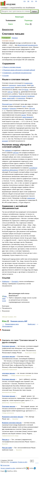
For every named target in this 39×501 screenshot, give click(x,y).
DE (28, 1)
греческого (12, 85)
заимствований (27, 117)
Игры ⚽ (28, 24)
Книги (10, 24)
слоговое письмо (8, 356)
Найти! (34, 11)
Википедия (19, 17)
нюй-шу (10, 92)
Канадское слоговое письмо (12, 417)
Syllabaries (5, 281)
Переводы (28, 20)
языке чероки (21, 85)
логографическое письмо (17, 96)
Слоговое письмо (8, 346)
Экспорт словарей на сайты (8, 468)
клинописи (21, 98)
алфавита (8, 150)
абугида (16, 152)
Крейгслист (31, 324)
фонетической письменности (28, 45)
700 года (32, 108)
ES (32, 1)
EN (24, 1)
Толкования (10, 20)
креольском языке (8, 87)
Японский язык (7, 104)
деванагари (31, 198)
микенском (28, 83)
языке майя (11, 98)
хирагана (13, 108)
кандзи (23, 115)
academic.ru (8, 3)
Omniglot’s (15, 281)
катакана (5, 108)
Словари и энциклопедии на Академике (18, 8)
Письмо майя (7, 447)
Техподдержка (13, 462)
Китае (26, 89)
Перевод (15, 38)
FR (36, 1)
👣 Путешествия (5, 465)
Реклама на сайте (22, 462)
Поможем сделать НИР (19, 321)
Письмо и (5, 439)
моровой (5, 141)
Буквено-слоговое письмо (12, 423)
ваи (32, 85)
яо (19, 92)
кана (24, 106)
